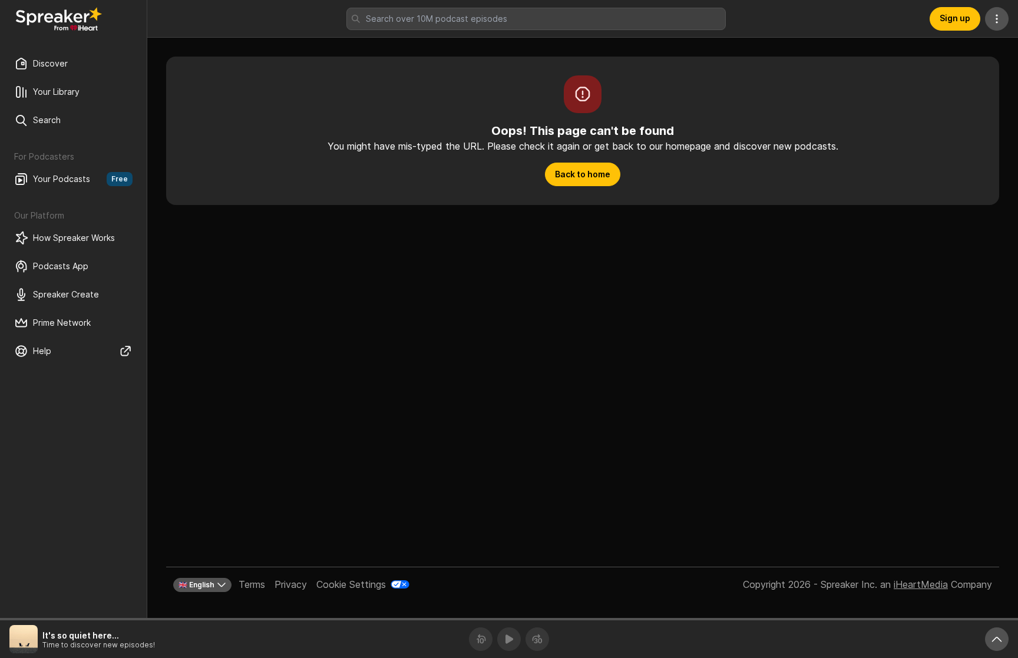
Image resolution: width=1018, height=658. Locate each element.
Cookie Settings (351, 584)
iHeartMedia (921, 584)
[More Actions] (997, 19)
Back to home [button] (582, 174)
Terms (252, 584)
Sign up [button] (955, 18)
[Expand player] (997, 639)
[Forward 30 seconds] (537, 639)
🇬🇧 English (196, 584)
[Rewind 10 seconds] (481, 639)
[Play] (509, 639)
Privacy (291, 584)
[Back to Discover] (58, 19)
